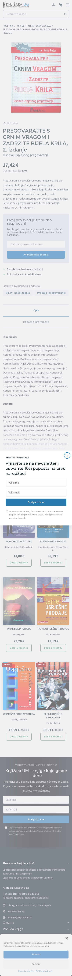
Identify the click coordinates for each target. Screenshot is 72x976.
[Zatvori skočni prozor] (67, 455)
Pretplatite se (36, 502)
